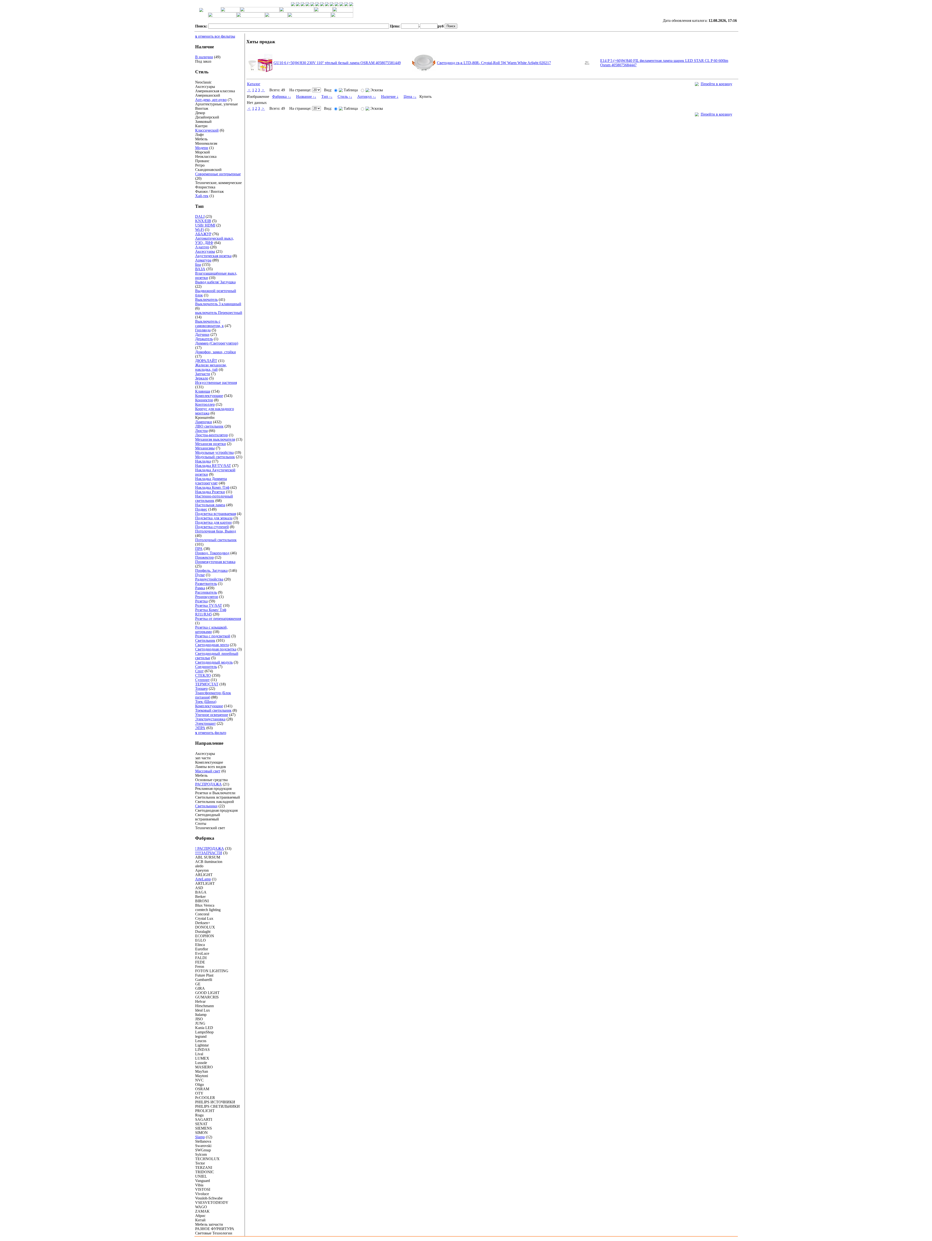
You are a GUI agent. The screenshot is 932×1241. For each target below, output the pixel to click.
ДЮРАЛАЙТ (206, 361)
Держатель (204, 339)
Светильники (206, 806)
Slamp (200, 1137)
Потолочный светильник (216, 540)
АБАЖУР (203, 234)
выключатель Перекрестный (218, 313)
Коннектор (204, 400)
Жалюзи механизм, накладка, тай (211, 367)
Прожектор (204, 557)
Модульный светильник (215, 457)
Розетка (201, 601)
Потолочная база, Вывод (215, 531)
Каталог (253, 84)
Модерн (201, 148)
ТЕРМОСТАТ (206, 684)
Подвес (201, 509)
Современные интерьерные (218, 174)
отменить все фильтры (215, 36)
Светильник (205, 640)
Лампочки (203, 422)
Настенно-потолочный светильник (214, 498)
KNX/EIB (203, 221)
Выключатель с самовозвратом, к (209, 323)
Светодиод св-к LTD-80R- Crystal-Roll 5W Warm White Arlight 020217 (494, 63)
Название (306, 96)
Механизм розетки (210, 444)
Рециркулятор (206, 597)
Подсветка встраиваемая (215, 514)
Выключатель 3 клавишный (218, 304)
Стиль (345, 96)
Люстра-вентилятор (211, 435)
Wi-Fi (199, 230)
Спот (199, 671)
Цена (410, 96)
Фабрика (281, 96)
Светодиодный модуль (214, 662)
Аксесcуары (205, 251)
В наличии (204, 57)
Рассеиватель (206, 592)
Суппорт (202, 680)
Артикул (366, 96)
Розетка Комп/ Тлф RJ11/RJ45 (210, 612)
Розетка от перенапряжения (218, 618)
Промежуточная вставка (215, 562)
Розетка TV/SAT (208, 605)
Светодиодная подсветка (215, 649)
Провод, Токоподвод (212, 553)
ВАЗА (200, 269)
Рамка (200, 588)
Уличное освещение (211, 715)
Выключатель (206, 299)
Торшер (201, 688)
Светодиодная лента (212, 645)
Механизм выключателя (215, 439)
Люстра (201, 431)
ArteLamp (203, 879)
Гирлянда (203, 330)
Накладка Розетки (210, 492)
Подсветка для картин (213, 522)
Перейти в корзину (716, 84)
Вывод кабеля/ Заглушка (215, 282)
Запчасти (202, 374)
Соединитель (206, 667)
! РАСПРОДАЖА (209, 848)
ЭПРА (200, 728)
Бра (198, 264)
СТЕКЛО (203, 675)
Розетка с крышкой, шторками (211, 629)
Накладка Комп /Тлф (212, 487)
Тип (327, 96)
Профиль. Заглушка (211, 570)
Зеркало (201, 378)
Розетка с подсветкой (212, 636)
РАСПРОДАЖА (208, 784)
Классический (207, 130)
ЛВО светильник (209, 426)
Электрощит (205, 723)
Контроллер (205, 404)
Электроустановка (210, 719)
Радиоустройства (209, 579)
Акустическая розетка (213, 256)
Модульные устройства (214, 452)
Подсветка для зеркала (214, 518)
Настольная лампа (210, 505)
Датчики (202, 334)
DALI (200, 216)
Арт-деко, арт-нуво (211, 100)
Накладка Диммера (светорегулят (211, 481)
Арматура (203, 260)
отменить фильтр (210, 733)
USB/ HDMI (205, 225)
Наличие (390, 96)
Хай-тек (201, 196)
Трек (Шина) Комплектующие (209, 704)
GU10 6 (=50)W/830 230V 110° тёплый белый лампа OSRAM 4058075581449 (337, 63)
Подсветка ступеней (212, 527)
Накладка (203, 461)
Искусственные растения (216, 382)
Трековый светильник (213, 710)
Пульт (200, 575)
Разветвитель (206, 584)
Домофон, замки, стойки (215, 352)
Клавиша (202, 391)
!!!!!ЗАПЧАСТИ (208, 853)
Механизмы (205, 448)
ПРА (199, 549)
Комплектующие (209, 396)
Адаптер (202, 247)
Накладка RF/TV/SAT (213, 466)
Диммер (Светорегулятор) (216, 343)
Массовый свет (207, 771)
